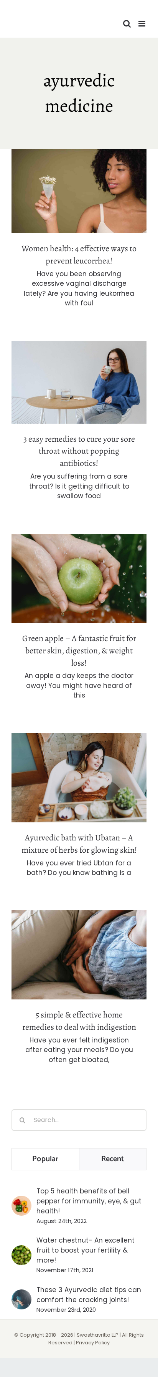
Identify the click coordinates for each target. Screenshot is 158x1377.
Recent (112, 1159)
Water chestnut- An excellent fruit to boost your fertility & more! (85, 1250)
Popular (45, 1159)
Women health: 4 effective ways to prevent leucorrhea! (79, 178)
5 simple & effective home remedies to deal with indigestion (79, 941)
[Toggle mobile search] (127, 24)
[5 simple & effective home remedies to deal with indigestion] (79, 954)
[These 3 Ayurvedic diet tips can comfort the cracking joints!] (21, 1294)
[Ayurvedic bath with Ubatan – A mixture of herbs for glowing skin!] (79, 777)
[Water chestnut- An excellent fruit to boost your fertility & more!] (21, 1250)
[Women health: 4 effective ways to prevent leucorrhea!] (79, 191)
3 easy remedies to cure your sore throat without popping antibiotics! (79, 363)
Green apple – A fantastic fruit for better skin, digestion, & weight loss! (79, 559)
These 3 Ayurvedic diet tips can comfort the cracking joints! (88, 1294)
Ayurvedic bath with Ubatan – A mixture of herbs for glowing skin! (79, 764)
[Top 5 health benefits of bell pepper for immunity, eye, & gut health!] (21, 1200)
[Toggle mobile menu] (142, 24)
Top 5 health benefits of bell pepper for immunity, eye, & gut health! (89, 1201)
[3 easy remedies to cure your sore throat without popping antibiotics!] (79, 382)
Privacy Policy (93, 1342)
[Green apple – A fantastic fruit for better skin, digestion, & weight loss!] (79, 578)
